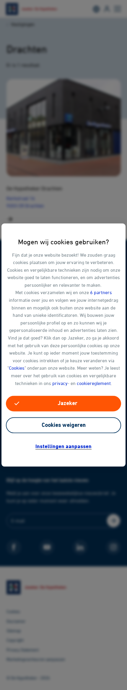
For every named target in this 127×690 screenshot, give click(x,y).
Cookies (17, 368)
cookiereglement (94, 383)
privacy (60, 383)
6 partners (101, 292)
